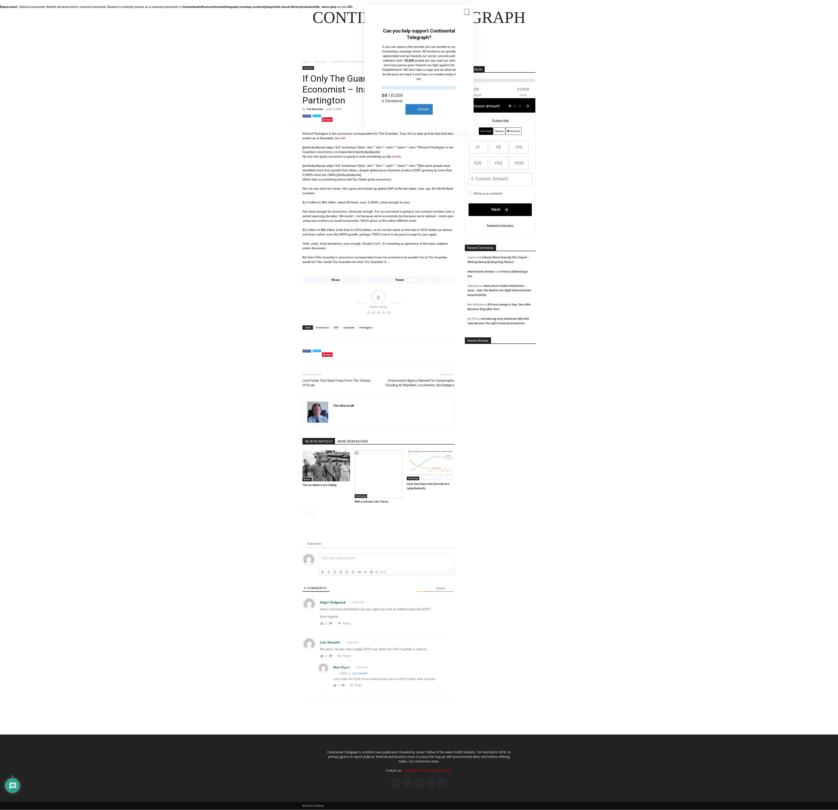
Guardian (349, 327)
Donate (423, 109)
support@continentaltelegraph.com (427, 770)
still (342, 138)
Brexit (307, 479)
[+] (383, 571)
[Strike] (341, 572)
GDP (336, 327)
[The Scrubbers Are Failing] (326, 465)
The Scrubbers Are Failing (319, 485)
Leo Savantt (359, 673)
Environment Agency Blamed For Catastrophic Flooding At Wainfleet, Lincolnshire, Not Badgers (420, 383)
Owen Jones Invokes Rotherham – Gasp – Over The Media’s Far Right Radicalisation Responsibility (499, 290)
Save (329, 119)
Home (306, 61)
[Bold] (322, 572)
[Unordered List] (353, 572)
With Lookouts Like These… (372, 501)
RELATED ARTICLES (318, 441)
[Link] (371, 572)
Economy (320, 61)
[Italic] (329, 572)
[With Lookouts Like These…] (378, 474)
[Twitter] (407, 782)
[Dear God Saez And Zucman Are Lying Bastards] (430, 465)
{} (377, 571)
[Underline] (335, 572)
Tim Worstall (314, 109)
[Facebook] (395, 782)
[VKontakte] (430, 782)
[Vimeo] (419, 782)
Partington (365, 327)
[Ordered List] (347, 572)
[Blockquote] (359, 572)
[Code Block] (365, 572)
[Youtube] (442, 782)
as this (396, 156)
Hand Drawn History (480, 271)
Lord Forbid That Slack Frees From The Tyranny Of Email (336, 383)
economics (322, 327)
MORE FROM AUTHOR (353, 441)
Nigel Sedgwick (333, 602)
